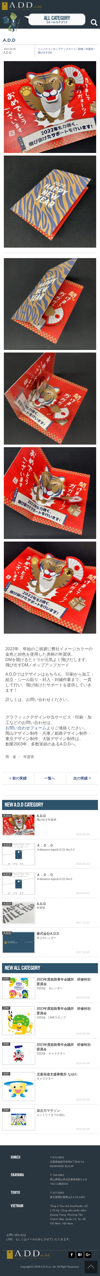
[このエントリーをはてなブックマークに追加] (80, 1255)
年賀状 (89, 49)
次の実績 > (82, 778)
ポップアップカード (64, 49)
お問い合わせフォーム (25, 728)
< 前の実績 (18, 778)
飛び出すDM (45, 52)
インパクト (44, 49)
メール (31, 1239)
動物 (80, 49)
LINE (9, 1239)
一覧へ (49, 778)
